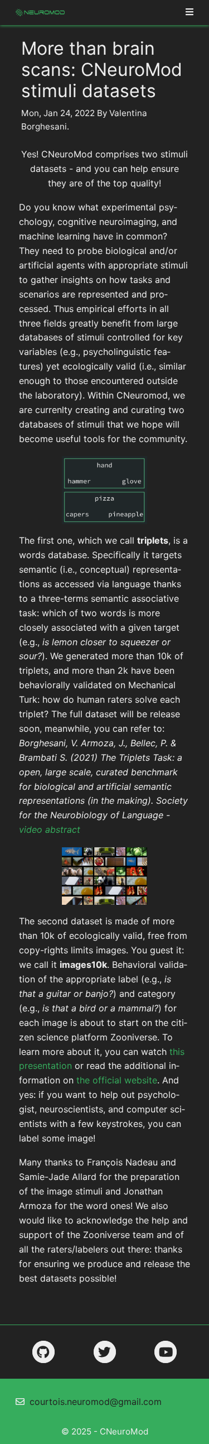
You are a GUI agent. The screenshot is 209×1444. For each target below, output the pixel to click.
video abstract (49, 829)
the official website (116, 1080)
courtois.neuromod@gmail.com (96, 1401)
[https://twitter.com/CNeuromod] (105, 1352)
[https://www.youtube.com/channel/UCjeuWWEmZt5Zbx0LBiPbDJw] (165, 1352)
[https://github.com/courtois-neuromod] (43, 1352)
